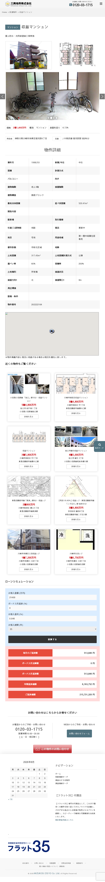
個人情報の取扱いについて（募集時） (52, 866)
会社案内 (25, 863)
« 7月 (10, 799)
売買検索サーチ (61, 777)
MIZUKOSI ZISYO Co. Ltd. (47, 873)
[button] (52, 331)
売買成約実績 (66, 863)
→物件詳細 (28, 417)
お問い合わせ (39, 863)
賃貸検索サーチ (61, 783)
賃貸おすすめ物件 (62, 780)
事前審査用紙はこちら (64, 820)
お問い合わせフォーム (79, 733)
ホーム (58, 773)
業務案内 (79, 863)
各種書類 (52, 863)
